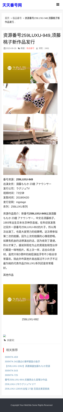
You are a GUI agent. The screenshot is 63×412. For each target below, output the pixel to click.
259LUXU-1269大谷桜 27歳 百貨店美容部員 (27, 388)
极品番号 (17, 18)
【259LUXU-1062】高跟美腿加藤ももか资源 (27, 366)
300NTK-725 (11, 375)
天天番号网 (12, 5)
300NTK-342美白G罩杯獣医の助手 (22, 361)
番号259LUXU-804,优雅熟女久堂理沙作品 (26, 379)
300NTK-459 (11, 357)
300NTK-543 (11, 370)
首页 (7, 18)
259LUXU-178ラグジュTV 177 (20, 384)
